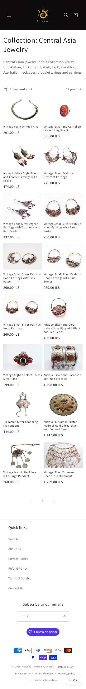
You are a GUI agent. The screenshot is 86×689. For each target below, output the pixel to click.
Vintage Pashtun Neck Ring (21, 126)
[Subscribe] (64, 616)
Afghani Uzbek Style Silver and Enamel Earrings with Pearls (20, 176)
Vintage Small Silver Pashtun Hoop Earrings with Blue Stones (62, 277)
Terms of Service (19, 578)
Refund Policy (18, 568)
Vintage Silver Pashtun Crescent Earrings (58, 175)
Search (13, 539)
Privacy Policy (18, 559)
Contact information (45, 679)
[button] (9, 15)
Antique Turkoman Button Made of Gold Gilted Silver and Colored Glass (61, 425)
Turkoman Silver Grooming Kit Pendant (20, 423)
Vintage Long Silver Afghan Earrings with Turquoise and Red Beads (21, 227)
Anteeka (26, 666)
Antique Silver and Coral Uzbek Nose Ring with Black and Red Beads (62, 328)
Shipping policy (66, 673)
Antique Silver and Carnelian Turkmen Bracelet (62, 377)
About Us (14, 549)
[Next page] (55, 501)
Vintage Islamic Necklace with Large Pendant (19, 474)
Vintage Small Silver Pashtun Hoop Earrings (22, 326)
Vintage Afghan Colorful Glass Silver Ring (22, 377)
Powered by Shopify (43, 666)
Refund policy (66, 666)
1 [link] (31, 501)
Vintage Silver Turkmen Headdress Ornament (59, 474)
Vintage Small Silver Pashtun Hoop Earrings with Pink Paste (62, 227)
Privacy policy (23, 673)
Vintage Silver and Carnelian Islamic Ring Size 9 (62, 128)
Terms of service (44, 673)
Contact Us (15, 588)
